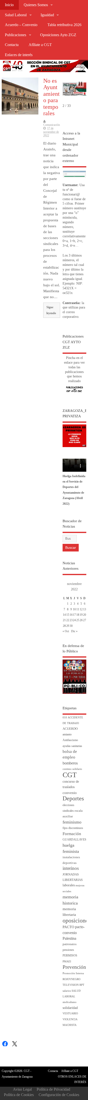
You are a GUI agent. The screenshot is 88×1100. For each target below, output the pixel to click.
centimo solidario (72, 769)
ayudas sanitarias (72, 746)
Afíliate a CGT (40, 45)
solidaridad (70, 1008)
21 (64, 620)
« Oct (66, 631)
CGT (70, 775)
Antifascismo (70, 740)
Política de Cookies (19, 1095)
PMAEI (67, 961)
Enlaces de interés (19, 55)
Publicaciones (15, 35)
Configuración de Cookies (59, 1095)
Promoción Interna (73, 973)
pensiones (68, 950)
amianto (67, 734)
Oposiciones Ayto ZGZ (58, 35)
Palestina (69, 938)
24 (74, 620)
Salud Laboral (16, 15)
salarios (67, 990)
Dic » (74, 631)
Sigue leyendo (51, 310)
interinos (71, 868)
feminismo (72, 822)
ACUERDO (70, 728)
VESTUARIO (70, 1013)
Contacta (12, 45)
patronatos (70, 944)
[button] (80, 83)
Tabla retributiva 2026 (64, 25)
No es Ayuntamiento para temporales (51, 97)
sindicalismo (70, 1002)
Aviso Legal (22, 1089)
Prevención (74, 967)
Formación (72, 833)
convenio (70, 793)
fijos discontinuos (73, 828)
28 (64, 626)
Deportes (73, 798)
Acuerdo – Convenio (21, 25)
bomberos (70, 763)
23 (71, 620)
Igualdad (47, 15)
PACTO (68, 927)
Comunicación (51, 125)
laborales (69, 885)
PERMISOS (70, 955)
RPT (81, 985)
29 (67, 626)
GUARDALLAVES (74, 839)
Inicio (9, 5)
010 (65, 717)
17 (74, 614)
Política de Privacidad (53, 1089)
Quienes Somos (36, 5)
